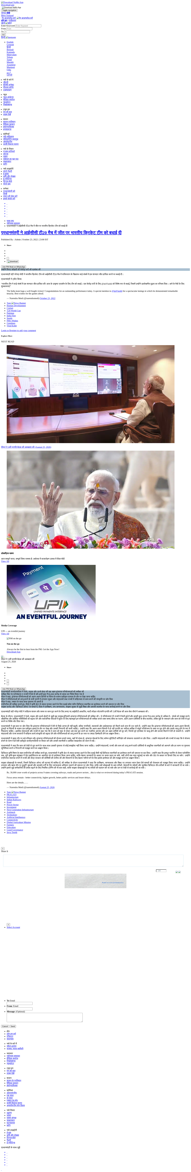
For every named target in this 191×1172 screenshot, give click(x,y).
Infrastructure (12, 797)
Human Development (16, 305)
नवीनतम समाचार (13, 223)
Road (9, 802)
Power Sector (13, 804)
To (2, 31)
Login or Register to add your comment (18, 330)
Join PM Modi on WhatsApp (13, 267)
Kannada (11, 52)
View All (5, 561)
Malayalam (11, 54)
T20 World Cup (14, 310)
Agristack (11, 812)
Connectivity (12, 820)
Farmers (10, 825)
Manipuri (11, 67)
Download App (13, 652)
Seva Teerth (12, 832)
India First (11, 315)
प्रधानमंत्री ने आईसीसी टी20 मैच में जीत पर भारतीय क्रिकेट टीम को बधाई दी (61, 232)
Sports (9, 318)
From (3, 28)
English (10, 42)
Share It (4, 851)
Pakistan (10, 313)
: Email (12, 1006)
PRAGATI (11, 794)
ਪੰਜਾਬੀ (9, 75)
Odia (9, 70)
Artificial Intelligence (16, 817)
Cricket (10, 308)
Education (11, 827)
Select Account (13, 927)
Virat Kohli (12, 326)
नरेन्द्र (5, 13)
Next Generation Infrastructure (20, 810)
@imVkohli (117, 291)
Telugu (10, 57)
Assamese (11, 65)
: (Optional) (16, 1011)
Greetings (11, 323)
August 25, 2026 (47, 787)
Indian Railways (14, 799)
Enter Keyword (8, 25)
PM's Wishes (12, 321)
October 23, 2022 (47, 298)
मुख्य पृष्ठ (10, 221)
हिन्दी (9, 47)
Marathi (10, 62)
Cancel (5, 1026)
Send (13, 1026)
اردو (8, 72)
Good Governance (15, 830)
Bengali (10, 49)
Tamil (9, 60)
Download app (7, 5)
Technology (12, 815)
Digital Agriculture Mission (19, 822)
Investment (11, 807)
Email (11, 1000)
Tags (9, 303)
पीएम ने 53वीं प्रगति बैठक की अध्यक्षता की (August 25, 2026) (26, 447)
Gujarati (10, 44)
